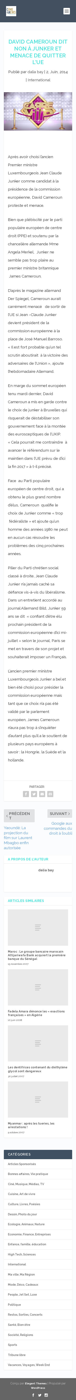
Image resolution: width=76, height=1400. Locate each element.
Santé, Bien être (19, 1324)
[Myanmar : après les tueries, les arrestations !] (38, 1100)
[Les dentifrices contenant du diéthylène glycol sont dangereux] (38, 1043)
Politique (14, 1304)
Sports (12, 1344)
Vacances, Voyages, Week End (29, 1365)
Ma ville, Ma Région (21, 1274)
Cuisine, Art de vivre (21, 1194)
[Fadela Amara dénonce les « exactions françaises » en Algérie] (38, 987)
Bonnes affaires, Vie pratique (28, 1174)
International (39, 80)
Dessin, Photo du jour (22, 1214)
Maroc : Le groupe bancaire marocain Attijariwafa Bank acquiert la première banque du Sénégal (37, 955)
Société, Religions (20, 1335)
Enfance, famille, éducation (27, 1244)
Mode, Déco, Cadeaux (23, 1284)
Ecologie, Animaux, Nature (26, 1224)
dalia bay (35, 72)
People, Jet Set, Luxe (22, 1294)
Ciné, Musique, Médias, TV (26, 1184)
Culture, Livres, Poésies (24, 1204)
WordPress (38, 1388)
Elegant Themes (36, 1383)
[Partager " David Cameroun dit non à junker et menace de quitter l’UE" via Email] (42, 794)
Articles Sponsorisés (22, 1164)
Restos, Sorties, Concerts (25, 1314)
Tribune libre (17, 1355)
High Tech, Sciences (22, 1254)
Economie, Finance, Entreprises (29, 1234)
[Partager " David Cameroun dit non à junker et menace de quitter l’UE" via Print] (50, 794)
